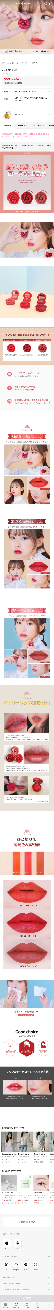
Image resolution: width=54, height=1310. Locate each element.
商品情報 (7, 125)
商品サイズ (22, 125)
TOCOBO (21, 1193)
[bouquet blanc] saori (9, 1154)
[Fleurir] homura (23, 1154)
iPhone (6, 1249)
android (17, 1249)
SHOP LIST (16, 1307)
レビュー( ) (37, 125)
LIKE (38, 1307)
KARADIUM (38, 1193)
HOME (27, 1307)
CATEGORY (5, 1307)
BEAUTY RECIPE (7, 1193)
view (49, 115)
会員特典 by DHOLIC (27, 1222)
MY (49, 1307)
